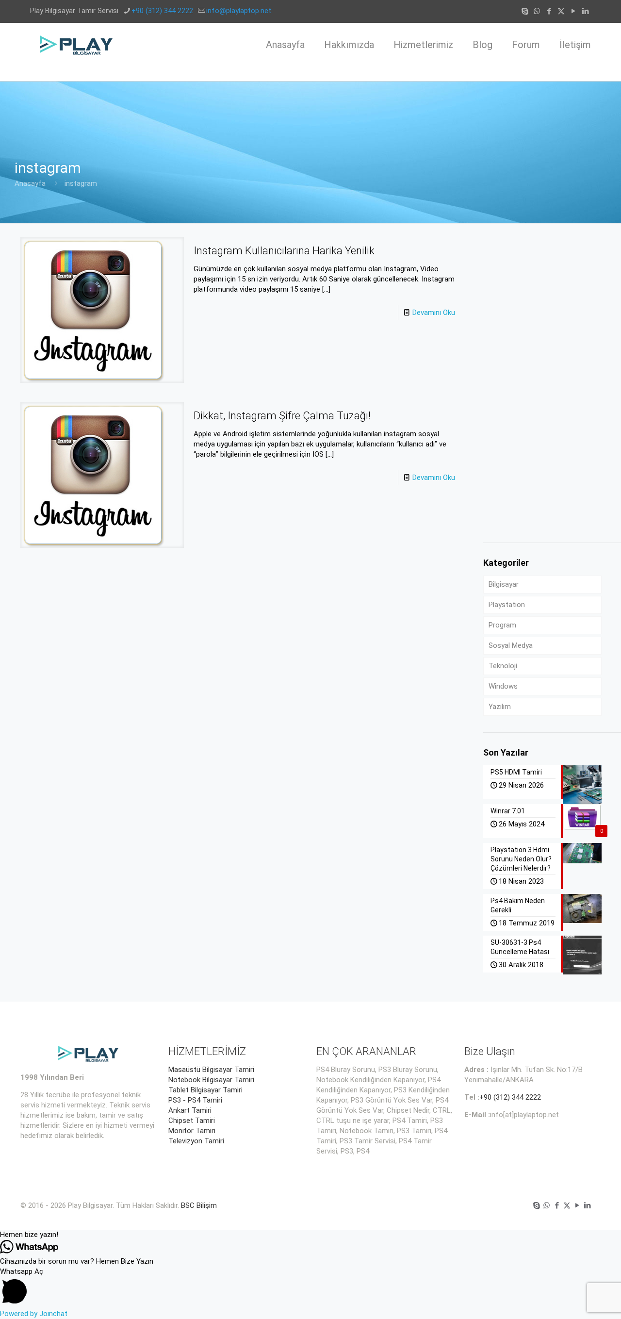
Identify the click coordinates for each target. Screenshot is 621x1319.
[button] (310, 1235)
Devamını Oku (433, 312)
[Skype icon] (524, 11)
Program (502, 625)
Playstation (507, 604)
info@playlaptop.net (238, 10)
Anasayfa (30, 183)
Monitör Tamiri (191, 1130)
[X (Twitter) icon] (561, 11)
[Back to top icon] (574, 1299)
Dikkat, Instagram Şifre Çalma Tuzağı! (282, 416)
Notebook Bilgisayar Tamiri (211, 1079)
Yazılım (500, 706)
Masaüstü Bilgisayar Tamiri (211, 1069)
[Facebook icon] (549, 11)
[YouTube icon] (573, 11)
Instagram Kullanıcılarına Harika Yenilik (284, 251)
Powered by (33, 1313)
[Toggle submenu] (423, 73)
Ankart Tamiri (190, 1110)
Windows (503, 686)
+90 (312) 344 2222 (162, 10)
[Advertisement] (542, 382)
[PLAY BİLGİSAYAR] (77, 44)
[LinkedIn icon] (585, 11)
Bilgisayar (504, 584)
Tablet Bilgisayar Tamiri (205, 1090)
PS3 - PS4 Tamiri (195, 1100)
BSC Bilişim (199, 1205)
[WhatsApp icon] (536, 11)
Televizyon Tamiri (196, 1141)
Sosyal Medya (511, 645)
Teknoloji (503, 665)
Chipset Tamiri (191, 1120)
